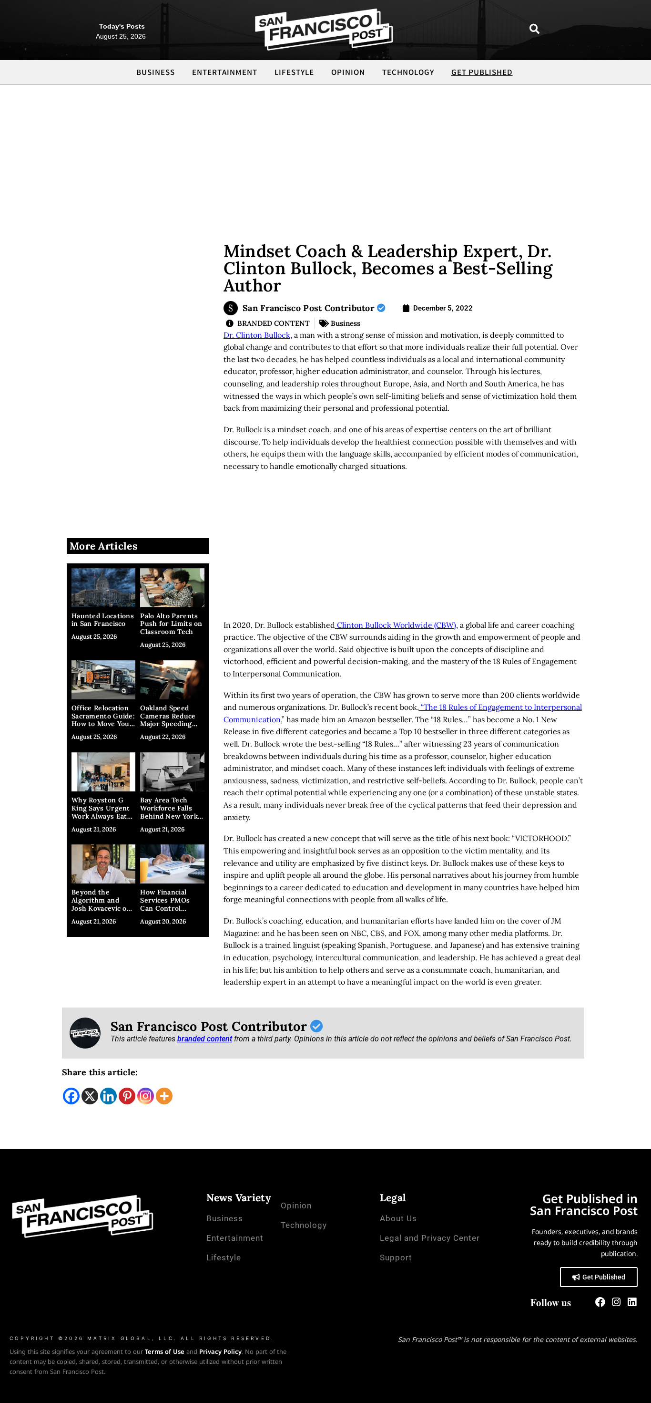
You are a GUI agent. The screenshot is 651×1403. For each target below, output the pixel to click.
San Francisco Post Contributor (310, 307)
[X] (89, 1096)
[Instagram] (145, 1096)
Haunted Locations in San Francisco (102, 620)
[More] (164, 1096)
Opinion (348, 73)
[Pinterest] (127, 1096)
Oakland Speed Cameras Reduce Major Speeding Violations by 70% (170, 720)
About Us (398, 1218)
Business (155, 73)
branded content (204, 1038)
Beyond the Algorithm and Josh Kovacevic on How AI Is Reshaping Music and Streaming (101, 912)
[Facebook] (71, 1096)
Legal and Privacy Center (430, 1238)
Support (396, 1257)
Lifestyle (294, 73)
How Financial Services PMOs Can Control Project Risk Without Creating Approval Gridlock (169, 912)
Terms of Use (164, 1351)
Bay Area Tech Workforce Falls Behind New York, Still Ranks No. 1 (170, 812)
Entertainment (224, 73)
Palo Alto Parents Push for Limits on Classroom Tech (171, 624)
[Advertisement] (325, 156)
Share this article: (100, 1072)
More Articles (103, 546)
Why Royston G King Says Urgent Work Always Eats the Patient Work (101, 812)
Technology (408, 73)
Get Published (482, 73)
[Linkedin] (108, 1096)
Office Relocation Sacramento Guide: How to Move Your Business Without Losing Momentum (103, 724)
